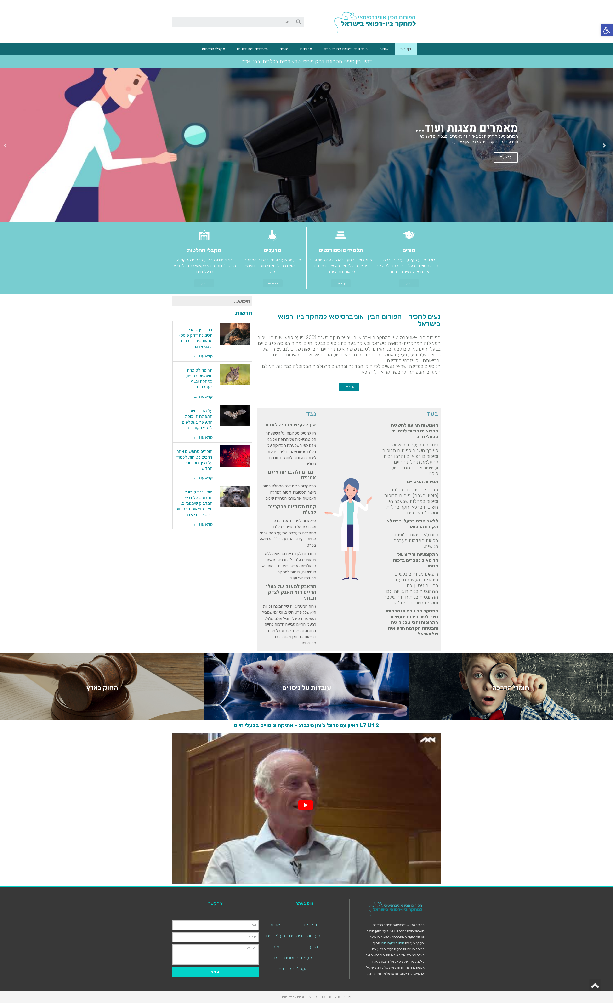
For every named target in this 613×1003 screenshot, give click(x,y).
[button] (409, 283)
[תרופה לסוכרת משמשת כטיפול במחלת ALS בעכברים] (235, 374)
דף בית (405, 49)
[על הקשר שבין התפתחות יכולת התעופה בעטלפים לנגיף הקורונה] (235, 415)
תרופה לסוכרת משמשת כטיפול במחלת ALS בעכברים (199, 378)
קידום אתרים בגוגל (292, 996)
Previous (605, 145)
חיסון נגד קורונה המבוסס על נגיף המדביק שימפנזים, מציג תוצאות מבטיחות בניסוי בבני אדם (194, 503)
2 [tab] (306, 218)
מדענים (306, 49)
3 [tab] (301, 218)
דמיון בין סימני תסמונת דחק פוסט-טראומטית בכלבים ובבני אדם (195, 338)
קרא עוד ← (203, 355)
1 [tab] (311, 218)
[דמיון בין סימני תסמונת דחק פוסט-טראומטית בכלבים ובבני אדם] (235, 334)
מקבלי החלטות (213, 49)
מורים (283, 49)
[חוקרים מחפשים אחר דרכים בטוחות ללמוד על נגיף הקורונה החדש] (235, 455)
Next (7, 145)
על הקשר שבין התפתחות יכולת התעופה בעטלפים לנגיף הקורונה (197, 419)
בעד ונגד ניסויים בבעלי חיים (346, 49)
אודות (384, 49)
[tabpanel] (306, 145)
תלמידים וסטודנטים (252, 49)
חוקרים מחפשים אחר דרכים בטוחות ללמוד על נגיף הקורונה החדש (194, 459)
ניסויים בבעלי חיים (392, 943)
